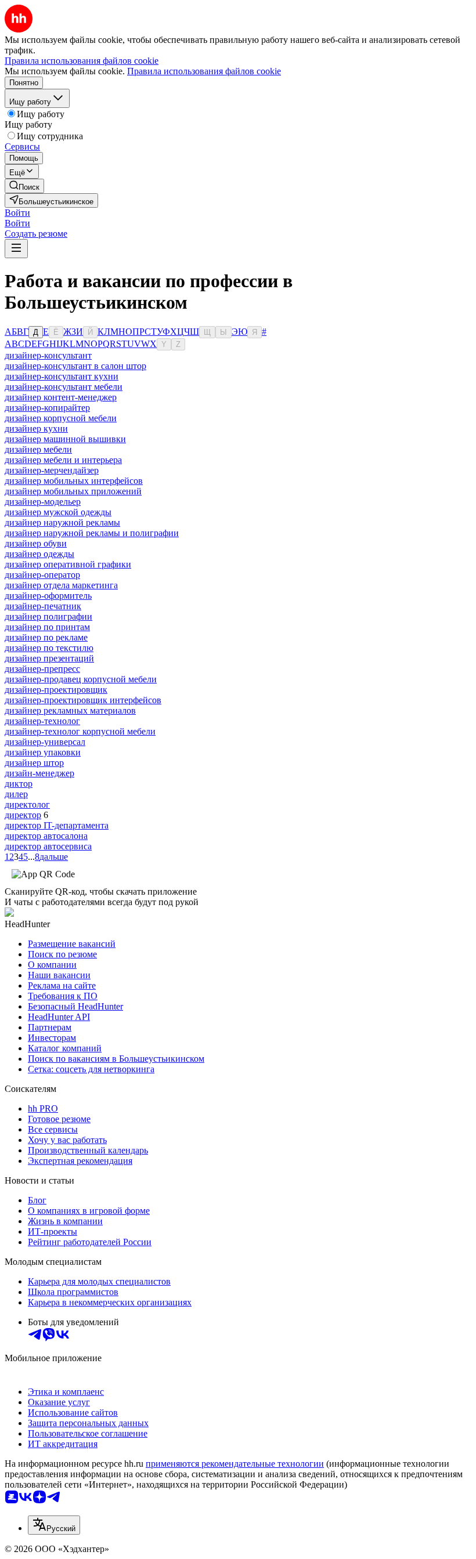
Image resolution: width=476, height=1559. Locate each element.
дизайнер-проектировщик (56, 690)
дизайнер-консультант (48, 355)
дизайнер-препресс (42, 669)
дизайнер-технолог (42, 721)
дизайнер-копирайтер (47, 408)
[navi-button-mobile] (16, 248)
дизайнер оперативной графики (68, 564)
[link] (24, 186)
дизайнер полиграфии (48, 616)
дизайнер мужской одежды (58, 512)
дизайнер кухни (36, 428)
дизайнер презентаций (49, 658)
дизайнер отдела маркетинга (61, 585)
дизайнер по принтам (47, 627)
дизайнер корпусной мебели (61, 418)
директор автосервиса (48, 846)
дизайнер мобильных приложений (73, 491)
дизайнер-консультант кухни (61, 376)
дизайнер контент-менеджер (61, 397)
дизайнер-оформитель (48, 596)
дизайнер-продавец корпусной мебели (81, 679)
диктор (19, 783)
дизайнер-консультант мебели (63, 387)
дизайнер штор (34, 763)
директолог (27, 804)
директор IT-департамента (57, 825)
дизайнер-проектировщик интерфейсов (83, 700)
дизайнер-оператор (42, 575)
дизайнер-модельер (43, 502)
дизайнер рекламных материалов (70, 710)
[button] (17, 213)
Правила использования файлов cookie (204, 71)
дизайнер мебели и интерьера (63, 460)
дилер (16, 794)
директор (23, 815)
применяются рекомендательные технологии (235, 1463)
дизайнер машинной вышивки (65, 439)
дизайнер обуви (36, 543)
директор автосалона (46, 836)
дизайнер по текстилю (49, 648)
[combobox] (54, 1525)
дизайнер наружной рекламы (62, 522)
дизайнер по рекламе (46, 637)
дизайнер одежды (39, 554)
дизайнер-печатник (43, 606)
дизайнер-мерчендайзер (52, 470)
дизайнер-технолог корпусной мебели (80, 731)
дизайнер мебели (38, 449)
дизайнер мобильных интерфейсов (74, 481)
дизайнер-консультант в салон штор (75, 366)
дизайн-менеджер (39, 773)
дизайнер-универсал (45, 742)
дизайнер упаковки (43, 752)
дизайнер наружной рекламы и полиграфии (92, 533)
